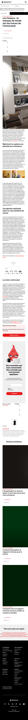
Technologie (16, 636)
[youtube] (24, 704)
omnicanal (5, 296)
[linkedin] (20, 704)
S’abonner (14, 393)
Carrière (16, 674)
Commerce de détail (8, 16)
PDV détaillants (6, 647)
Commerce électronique (8, 650)
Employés (4, 632)
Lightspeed (8, 499)
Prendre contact (14, 335)
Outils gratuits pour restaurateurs (18, 666)
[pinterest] (16, 704)
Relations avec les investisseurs (18, 678)
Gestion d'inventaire (15, 634)
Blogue (15, 660)
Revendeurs (5, 672)
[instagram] (12, 704)
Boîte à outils (5, 674)
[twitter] (9, 704)
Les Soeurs (15, 141)
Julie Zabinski (8, 30)
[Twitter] (7, 47)
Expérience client (11, 632)
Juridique (16, 682)
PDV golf (4, 658)
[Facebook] (7, 43)
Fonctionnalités (6, 649)
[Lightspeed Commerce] (6, 2)
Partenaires (5, 669)
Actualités (16, 680)
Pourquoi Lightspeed (18, 671)
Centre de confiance (18, 684)
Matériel (4, 652)
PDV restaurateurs (18, 647)
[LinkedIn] (7, 52)
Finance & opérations (20, 632)
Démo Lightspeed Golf (7, 688)
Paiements (23, 635)
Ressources (17, 658)
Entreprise (16, 669)
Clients (15, 676)
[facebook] (5, 704)
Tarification (5, 655)
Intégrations (5, 654)
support (11, 636)
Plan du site (14, 710)
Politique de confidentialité (14, 711)
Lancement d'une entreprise (8, 635)
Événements (17, 672)
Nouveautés (5, 405)
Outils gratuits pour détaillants (18, 663)
